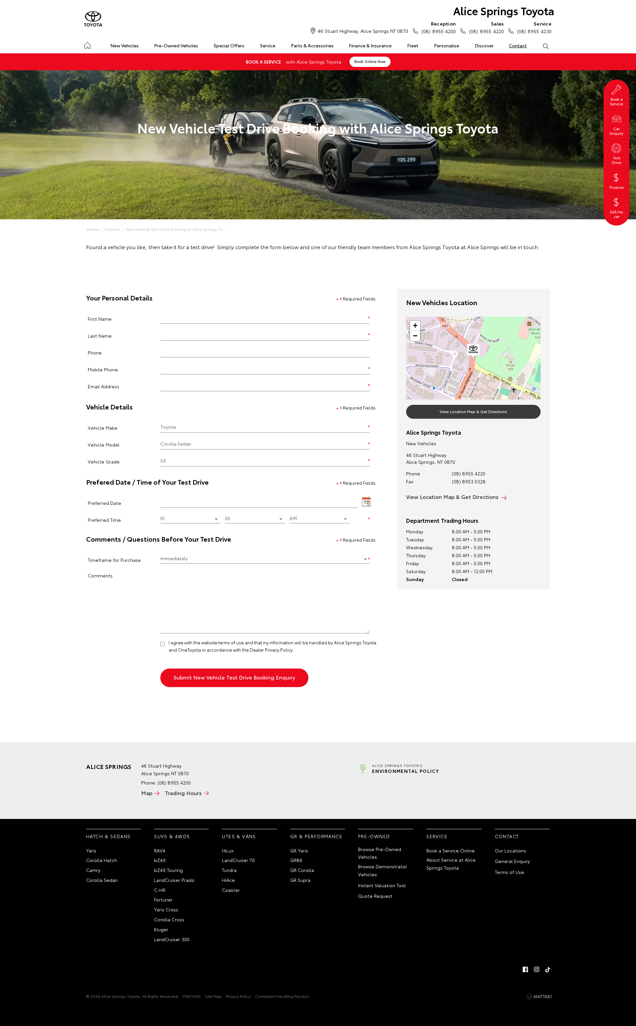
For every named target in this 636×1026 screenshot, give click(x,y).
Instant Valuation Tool (382, 885)
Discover (484, 45)
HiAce (228, 880)
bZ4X (160, 860)
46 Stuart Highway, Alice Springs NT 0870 (363, 30)
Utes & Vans (239, 836)
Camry (93, 870)
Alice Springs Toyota (503, 10)
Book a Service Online (450, 850)
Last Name (100, 335)
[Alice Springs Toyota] (93, 19)
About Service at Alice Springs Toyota (451, 863)
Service (267, 45)
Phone (95, 352)
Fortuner (163, 899)
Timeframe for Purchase (114, 560)
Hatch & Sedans (108, 836)
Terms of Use (509, 872)
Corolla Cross (169, 919)
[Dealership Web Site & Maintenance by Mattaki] (539, 996)
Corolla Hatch (101, 860)
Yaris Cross (166, 909)
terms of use (231, 642)
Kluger (161, 929)
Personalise (446, 45)
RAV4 (159, 850)
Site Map (213, 996)
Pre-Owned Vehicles (176, 45)
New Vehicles (124, 45)
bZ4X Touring (168, 870)
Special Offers (229, 45)
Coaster (231, 890)
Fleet (412, 45)
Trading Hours (183, 792)
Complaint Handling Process (282, 996)
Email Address (103, 386)
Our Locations (510, 850)
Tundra (229, 870)
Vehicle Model (104, 444)
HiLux (228, 850)
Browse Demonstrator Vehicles (382, 870)
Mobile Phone (103, 369)
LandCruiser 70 (238, 860)
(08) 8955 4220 (486, 27)
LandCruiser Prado (174, 880)
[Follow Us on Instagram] (536, 969)
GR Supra (300, 880)
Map (146, 792)
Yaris (91, 850)
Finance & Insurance (370, 45)
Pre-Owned (374, 836)
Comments (100, 575)
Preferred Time (104, 519)
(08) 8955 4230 (534, 27)
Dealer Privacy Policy (271, 650)
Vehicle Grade (104, 461)
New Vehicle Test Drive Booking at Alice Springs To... (176, 229)
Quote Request (375, 895)
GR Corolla (302, 870)
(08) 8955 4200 (438, 27)
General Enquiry (512, 861)
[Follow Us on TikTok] (548, 969)
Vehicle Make (102, 427)
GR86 (296, 860)
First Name (100, 318)
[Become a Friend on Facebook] (525, 969)
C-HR (159, 890)
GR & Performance (316, 836)
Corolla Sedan (102, 880)
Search (545, 46)
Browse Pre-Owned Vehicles (379, 853)
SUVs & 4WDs (172, 836)
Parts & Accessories (312, 45)
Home (87, 44)
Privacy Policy (238, 996)
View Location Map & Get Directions (473, 411)
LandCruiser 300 (171, 939)
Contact (518, 45)
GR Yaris (299, 850)
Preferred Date (104, 503)
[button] (473, 351)
